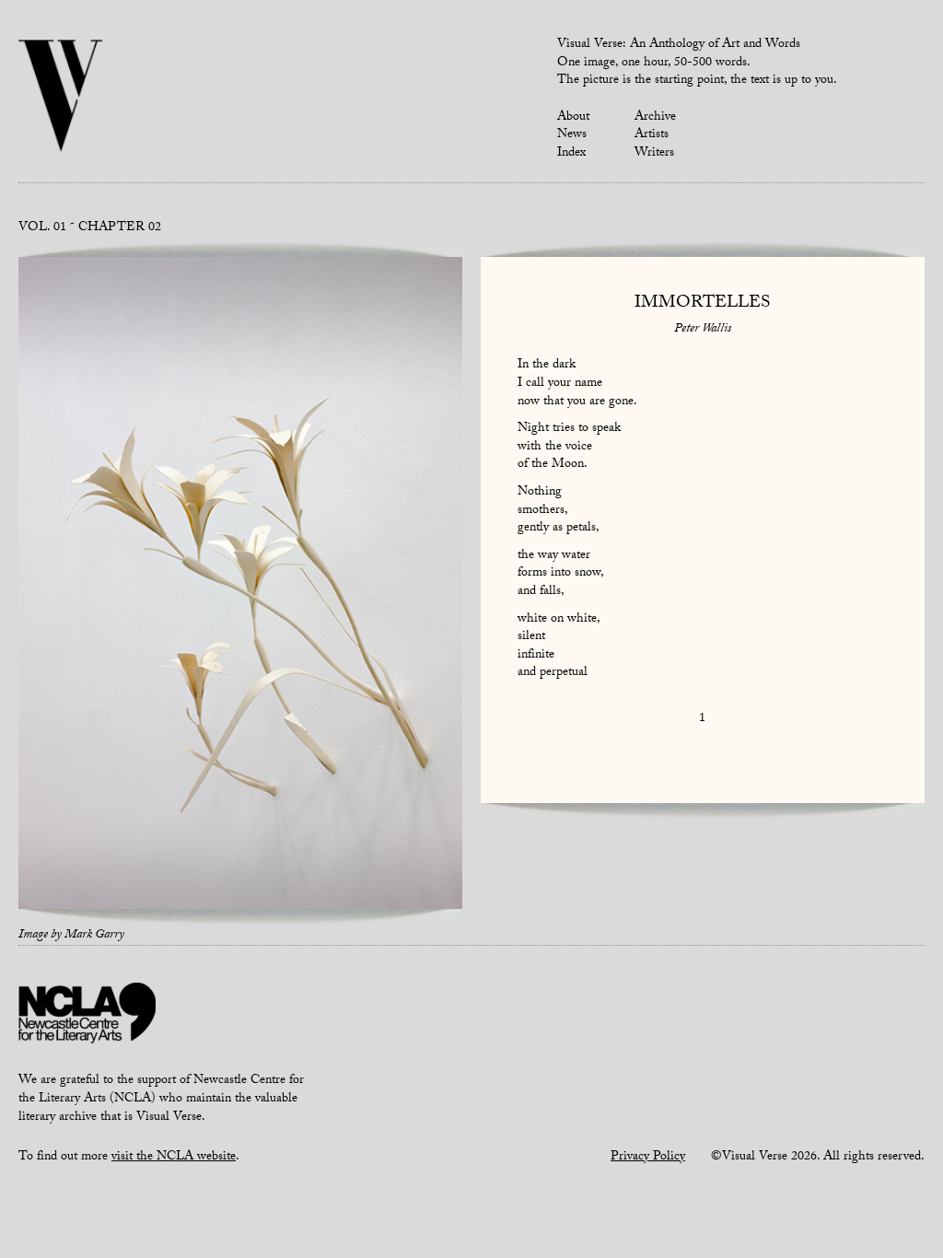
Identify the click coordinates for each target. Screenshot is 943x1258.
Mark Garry (94, 936)
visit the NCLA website (173, 1158)
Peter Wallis (702, 330)
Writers (654, 154)
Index (571, 154)
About (573, 118)
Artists (651, 135)
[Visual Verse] (61, 98)
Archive (655, 118)
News (572, 135)
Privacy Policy (648, 1158)
